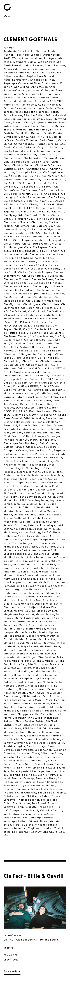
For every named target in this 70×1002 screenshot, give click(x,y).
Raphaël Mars (12, 728)
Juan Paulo (21, 503)
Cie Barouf (46, 186)
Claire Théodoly (48, 357)
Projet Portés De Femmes (29, 724)
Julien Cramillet (26, 511)
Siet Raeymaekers (15, 760)
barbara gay (36, 108)
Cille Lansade (38, 347)
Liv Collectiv (27, 596)
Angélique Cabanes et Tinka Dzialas (27, 83)
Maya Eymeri (29, 646)
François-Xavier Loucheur (20, 439)
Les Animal (47, 575)
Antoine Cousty (49, 97)
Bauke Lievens (13, 115)
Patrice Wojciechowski (18, 703)
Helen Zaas (34, 457)
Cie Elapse (10, 208)
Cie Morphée (50, 304)
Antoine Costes (27, 97)
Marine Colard (28, 625)
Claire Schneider (25, 357)
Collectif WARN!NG (25, 386)
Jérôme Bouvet (14, 493)
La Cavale (33, 536)
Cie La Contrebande (29, 236)
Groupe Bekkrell (47, 446)
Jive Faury (10, 496)
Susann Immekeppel (50, 781)
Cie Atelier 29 (12, 183)
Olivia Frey (44, 692)
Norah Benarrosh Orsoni (19, 692)
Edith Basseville (34, 418)
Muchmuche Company (18, 678)
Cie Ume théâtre (35, 339)
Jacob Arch (22, 475)
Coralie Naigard (47, 393)
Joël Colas (48, 496)
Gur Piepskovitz (40, 454)
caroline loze (56, 143)
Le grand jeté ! (36, 568)
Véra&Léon (48, 814)
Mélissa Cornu (13, 650)
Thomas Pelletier (28, 799)
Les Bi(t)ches (48, 578)
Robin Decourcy (30, 732)
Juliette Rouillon (25, 514)
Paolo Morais (35, 699)
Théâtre (8, 947)
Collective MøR (38, 389)
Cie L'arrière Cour (43, 225)
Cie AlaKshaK (50, 175)
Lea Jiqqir (24, 571)
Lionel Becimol (29, 593)
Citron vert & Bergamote (20, 354)
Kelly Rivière (52, 528)
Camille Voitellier (27, 140)
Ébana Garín (48, 414)
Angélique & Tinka (42, 79)
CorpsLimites (34, 396)
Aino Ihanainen (32, 58)
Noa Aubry (26, 689)
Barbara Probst (48, 111)
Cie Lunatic (56, 286)
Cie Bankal (10, 186)
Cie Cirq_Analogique (45, 193)
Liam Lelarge (12, 589)
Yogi (31, 828)
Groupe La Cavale (15, 450)
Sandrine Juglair (14, 746)
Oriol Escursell (52, 696)
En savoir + (12, 971)
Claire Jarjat (45, 354)
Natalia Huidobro (29, 682)
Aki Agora (50, 58)
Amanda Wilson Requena (39, 69)
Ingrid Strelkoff (45, 468)
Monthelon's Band (47, 671)
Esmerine (39, 425)
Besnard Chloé (22, 122)
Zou (61, 831)
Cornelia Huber (14, 396)
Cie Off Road (36, 311)
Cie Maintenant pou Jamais (31, 293)
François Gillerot (22, 436)
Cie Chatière (29, 190)
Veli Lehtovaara (14, 814)
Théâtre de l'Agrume (51, 792)
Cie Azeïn (54, 183)
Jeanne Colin (25, 489)
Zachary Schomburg (44, 831)
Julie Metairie (43, 507)
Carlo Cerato (48, 140)
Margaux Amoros (52, 617)
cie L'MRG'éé (34, 233)
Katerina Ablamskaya (41, 525)
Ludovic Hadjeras (28, 607)
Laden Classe (28, 546)
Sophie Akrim (46, 774)
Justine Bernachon (49, 514)
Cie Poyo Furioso (34, 318)
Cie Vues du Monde (40, 343)
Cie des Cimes (13, 200)
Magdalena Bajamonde (19, 614)
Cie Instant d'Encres (17, 222)
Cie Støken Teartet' (16, 336)
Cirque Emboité (50, 350)
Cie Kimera (22, 225)
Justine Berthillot (15, 518)
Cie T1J (59, 336)
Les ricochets (56, 585)
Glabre (30, 446)
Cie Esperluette (46, 208)
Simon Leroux (44, 764)
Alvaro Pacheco (55, 65)
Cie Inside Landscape (48, 218)
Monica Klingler (23, 671)
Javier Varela (40, 475)
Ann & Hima (22, 86)
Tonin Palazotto (27, 806)
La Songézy (26, 543)
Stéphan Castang (23, 778)
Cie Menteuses (43, 297)
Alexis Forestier (14, 65)
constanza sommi (24, 393)
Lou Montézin (39, 600)
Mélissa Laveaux (34, 650)
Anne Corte (39, 94)
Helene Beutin (52, 457)
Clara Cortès (30, 361)
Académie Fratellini (16, 51)
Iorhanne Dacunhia (41, 471)
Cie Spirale (57, 332)
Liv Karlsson (45, 596)
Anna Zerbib (22, 94)
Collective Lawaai (15, 389)
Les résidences (12, 935)
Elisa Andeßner (13, 421)
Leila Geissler (41, 571)
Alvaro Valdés (13, 69)
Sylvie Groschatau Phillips (38, 785)
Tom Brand (39, 803)
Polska (40, 721)
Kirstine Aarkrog (29, 532)
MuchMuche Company (42, 675)
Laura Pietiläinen (25, 550)
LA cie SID (48, 536)
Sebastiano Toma (28, 753)
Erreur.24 (25, 425)
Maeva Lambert (47, 610)
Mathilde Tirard (14, 642)
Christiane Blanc (14, 168)
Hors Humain (38, 461)
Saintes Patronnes (22, 739)
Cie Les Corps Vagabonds (42, 268)
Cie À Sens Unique (16, 175)
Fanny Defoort (13, 432)
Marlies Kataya (35, 635)
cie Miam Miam (52, 300)
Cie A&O (35, 175)
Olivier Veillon (31, 696)
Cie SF (17, 329)
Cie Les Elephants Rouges (35, 272)
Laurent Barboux (39, 553)
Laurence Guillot (48, 550)
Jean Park (57, 475)
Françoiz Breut (48, 439)
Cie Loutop (40, 286)
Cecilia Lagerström (16, 151)
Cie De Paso (56, 197)
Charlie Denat (13, 158)
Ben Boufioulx (20, 118)
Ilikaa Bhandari (37, 464)
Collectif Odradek (41, 382)
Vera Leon (32, 814)
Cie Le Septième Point (26, 257)
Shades (55, 757)
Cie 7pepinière (53, 172)
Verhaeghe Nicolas (41, 817)
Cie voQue (18, 343)
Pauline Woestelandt (31, 707)
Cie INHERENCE (22, 218)
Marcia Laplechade (27, 617)
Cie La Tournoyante (35, 243)
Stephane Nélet (46, 778)
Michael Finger (26, 657)
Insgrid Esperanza (15, 471)
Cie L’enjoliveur (25, 290)
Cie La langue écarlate (28, 240)
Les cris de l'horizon (46, 582)
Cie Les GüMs (53, 275)
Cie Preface (39, 322)
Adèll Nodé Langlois (28, 54)
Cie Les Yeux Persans (17, 286)
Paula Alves (41, 703)
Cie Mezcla (33, 300)
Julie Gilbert (23, 507)
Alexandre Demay (24, 61)
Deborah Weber (47, 407)
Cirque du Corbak (26, 350)
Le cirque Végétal (27, 560)
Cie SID (28, 329)
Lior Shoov (48, 593)
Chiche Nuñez (33, 158)
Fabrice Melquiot (52, 429)
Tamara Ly (23, 789)
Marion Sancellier (26, 632)
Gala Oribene (48, 443)
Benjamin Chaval (42, 118)
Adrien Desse (52, 54)
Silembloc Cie (37, 760)
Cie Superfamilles (41, 336)
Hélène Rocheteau (16, 461)
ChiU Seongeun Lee (17, 161)
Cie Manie (57, 293)
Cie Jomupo (39, 222)
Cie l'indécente (14, 233)
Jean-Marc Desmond (29, 486)
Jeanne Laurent (46, 489)
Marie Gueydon (37, 621)
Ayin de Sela (28, 104)
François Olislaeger (47, 436)
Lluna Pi (23, 600)
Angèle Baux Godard (40, 76)
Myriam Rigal (43, 678)
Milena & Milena (43, 660)
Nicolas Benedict (39, 685)
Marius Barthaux (14, 635)
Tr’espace (16, 810)
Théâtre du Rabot (38, 796)
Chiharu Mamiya (54, 158)
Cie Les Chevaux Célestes (30, 265)
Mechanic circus (50, 646)
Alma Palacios (34, 65)
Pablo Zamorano (14, 699)
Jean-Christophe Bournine (21, 482)
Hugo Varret (56, 461)
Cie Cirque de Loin (51, 190)
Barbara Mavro (55, 108)
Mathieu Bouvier (25, 639)
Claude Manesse (51, 361)
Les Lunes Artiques (33, 585)
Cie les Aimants (26, 261)
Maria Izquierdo (14, 621)
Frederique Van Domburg (21, 443)
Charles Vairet (47, 154)
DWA (35, 414)
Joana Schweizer (29, 496)
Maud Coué (33, 642)
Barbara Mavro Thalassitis (20, 111)
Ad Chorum (38, 51)
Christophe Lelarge (28, 172)
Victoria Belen (38, 821)
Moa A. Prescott (21, 667)
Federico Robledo (36, 432)
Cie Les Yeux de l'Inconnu (46, 282)
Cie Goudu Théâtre (37, 215)
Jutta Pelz (34, 518)
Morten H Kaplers (15, 675)
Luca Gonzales (23, 603)
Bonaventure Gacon (26, 126)
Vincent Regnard (46, 824)
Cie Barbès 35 (28, 186)
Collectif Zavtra (50, 386)
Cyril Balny (51, 396)
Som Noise (29, 774)
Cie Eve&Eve (26, 211)
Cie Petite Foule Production (39, 315)
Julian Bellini (38, 503)
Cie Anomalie (31, 179)
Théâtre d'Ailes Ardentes (20, 792)
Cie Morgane (31, 304)
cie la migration (55, 240)
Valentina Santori (51, 810)
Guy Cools (58, 454)
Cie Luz (8, 290)
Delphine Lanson (40, 411)
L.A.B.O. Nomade (53, 532)
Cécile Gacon (53, 147)
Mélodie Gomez (27, 653)
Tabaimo (9, 789)
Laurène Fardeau (15, 553)
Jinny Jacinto (56, 493)
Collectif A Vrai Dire (30, 368)
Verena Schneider (15, 817)
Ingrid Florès (24, 468)
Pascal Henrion (55, 699)
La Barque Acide (14, 536)
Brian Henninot (38, 129)
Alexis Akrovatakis (49, 61)
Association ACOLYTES (48, 101)
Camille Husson (40, 136)
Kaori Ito (25, 521)
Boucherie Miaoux (52, 126)
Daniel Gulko (42, 400)
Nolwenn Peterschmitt (49, 689)
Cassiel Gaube (13, 147)
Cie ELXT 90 (26, 208)
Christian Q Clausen (48, 165)
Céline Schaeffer (25, 154)
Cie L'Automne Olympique (44, 229)
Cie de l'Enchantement (32, 197)
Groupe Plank (38, 450)
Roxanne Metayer (38, 735)
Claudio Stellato (14, 364)
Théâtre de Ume (14, 796)
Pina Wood (35, 717)
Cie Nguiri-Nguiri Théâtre (38, 307)
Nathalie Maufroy (15, 685)
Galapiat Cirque (14, 446)
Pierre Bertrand (50, 714)
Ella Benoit (53, 421)
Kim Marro (10, 532)
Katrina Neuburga (31, 528)
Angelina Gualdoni (16, 79)
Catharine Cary (33, 147)
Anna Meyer (39, 86)
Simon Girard (25, 764)
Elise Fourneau (34, 421)
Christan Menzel (23, 165)
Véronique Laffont (16, 821)
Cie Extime (44, 211)
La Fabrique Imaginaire (38, 539)
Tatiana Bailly (39, 789)
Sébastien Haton (14, 757)
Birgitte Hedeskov (46, 122)
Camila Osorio (52, 133)
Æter (7, 835)
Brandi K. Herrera (15, 129)
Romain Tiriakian (14, 735)
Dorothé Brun (21, 414)
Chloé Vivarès (41, 161)
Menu (8, 16)
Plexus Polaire (25, 721)
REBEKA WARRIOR (35, 728)
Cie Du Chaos (28, 204)
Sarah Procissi (24, 749)
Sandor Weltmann (15, 742)
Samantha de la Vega (49, 739)
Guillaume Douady (16, 454)
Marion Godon (35, 628)
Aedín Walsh (12, 58)
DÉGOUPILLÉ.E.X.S (15, 411)
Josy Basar (41, 500)
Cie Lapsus (40, 247)
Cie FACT (58, 211)
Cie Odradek (18, 311)
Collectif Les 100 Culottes (46, 379)
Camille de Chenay (16, 136)
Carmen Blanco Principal (30, 143)
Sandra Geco (37, 742)
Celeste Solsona (40, 151)
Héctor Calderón (14, 457)
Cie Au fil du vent (34, 183)
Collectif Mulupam (16, 382)
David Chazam (25, 407)
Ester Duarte (54, 425)
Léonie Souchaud (26, 575)
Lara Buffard (47, 546)
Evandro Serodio (28, 429)
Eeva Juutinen (55, 418)
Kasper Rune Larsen (45, 521)
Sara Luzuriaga (36, 746)
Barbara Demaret (15, 108)
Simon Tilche (22, 767)
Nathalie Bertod (53, 682)
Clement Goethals (38, 364)
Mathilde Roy (46, 639)
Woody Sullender (15, 828)
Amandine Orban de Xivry (21, 72)
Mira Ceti (20, 664)
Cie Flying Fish (13, 215)
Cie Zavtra (21, 347)
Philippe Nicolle (28, 714)
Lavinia (19, 557)
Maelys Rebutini (24, 610)
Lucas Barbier (43, 603)
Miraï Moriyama (38, 664)
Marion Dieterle (14, 628)
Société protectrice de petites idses (34, 771)
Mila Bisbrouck (21, 660)
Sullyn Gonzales (25, 781)
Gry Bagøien (57, 450)
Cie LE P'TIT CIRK (48, 250)
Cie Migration (13, 304)
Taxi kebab (57, 789)
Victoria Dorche (23, 824)
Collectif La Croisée (35, 375)
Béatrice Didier (34, 115)
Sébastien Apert (51, 753)
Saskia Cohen (43, 749)
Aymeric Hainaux (49, 104)
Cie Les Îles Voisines (17, 279)
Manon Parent (45, 614)
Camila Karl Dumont (29, 133)
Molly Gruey (41, 667)
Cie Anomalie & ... (53, 179)
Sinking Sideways (44, 767)
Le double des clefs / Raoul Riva (34, 564)
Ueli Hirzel (31, 810)
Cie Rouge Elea (41, 325)
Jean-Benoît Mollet (16, 478)
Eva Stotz (9, 429)
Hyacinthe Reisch (15, 464)
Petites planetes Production (38, 710)
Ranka (52, 724)
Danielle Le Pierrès (32, 404)
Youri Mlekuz (44, 828)
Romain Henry (51, 732)
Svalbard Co (12, 785)
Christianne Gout (37, 168)
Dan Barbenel (23, 400)
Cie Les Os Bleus (42, 279)
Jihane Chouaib (35, 493)
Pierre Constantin (15, 717)
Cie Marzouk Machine (18, 297)
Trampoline (46, 806)
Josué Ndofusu (23, 500)
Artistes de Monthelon (18, 101)
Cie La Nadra (12, 243)
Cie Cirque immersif (17, 193)
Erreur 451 (10, 425)
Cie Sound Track (37, 332)
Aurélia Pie (11, 104)
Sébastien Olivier (38, 757)
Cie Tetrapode (13, 339)
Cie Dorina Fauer (35, 200)
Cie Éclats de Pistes (51, 204)
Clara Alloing (12, 361)
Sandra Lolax (55, 742)
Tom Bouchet (21, 803)
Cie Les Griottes (32, 275)
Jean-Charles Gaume (44, 478)
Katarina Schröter (15, 525)
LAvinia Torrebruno (38, 557)
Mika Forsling (46, 657)
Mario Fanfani (48, 625)
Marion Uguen (48, 632)
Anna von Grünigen (41, 90)
